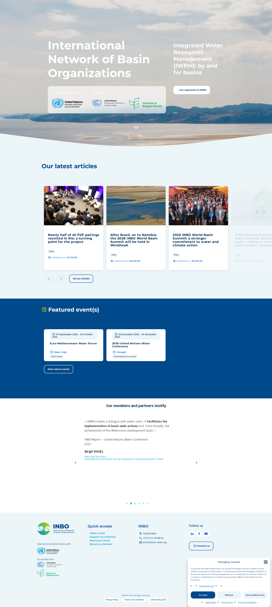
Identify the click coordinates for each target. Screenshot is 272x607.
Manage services (206, 586)
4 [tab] (140, 503)
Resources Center (100, 540)
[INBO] (56, 534)
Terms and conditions (247, 602)
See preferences (255, 594)
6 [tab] (148, 503)
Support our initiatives (103, 536)
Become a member (101, 544)
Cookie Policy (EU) (158, 600)
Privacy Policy (227, 602)
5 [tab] (144, 503)
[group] (73, 228)
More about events (58, 369)
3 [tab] (136, 503)
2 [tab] (131, 503)
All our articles (81, 278)
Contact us (203, 545)
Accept (203, 594)
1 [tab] (127, 503)
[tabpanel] (136, 447)
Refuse (229, 594)
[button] (265, 562)
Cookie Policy (210, 602)
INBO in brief (97, 533)
